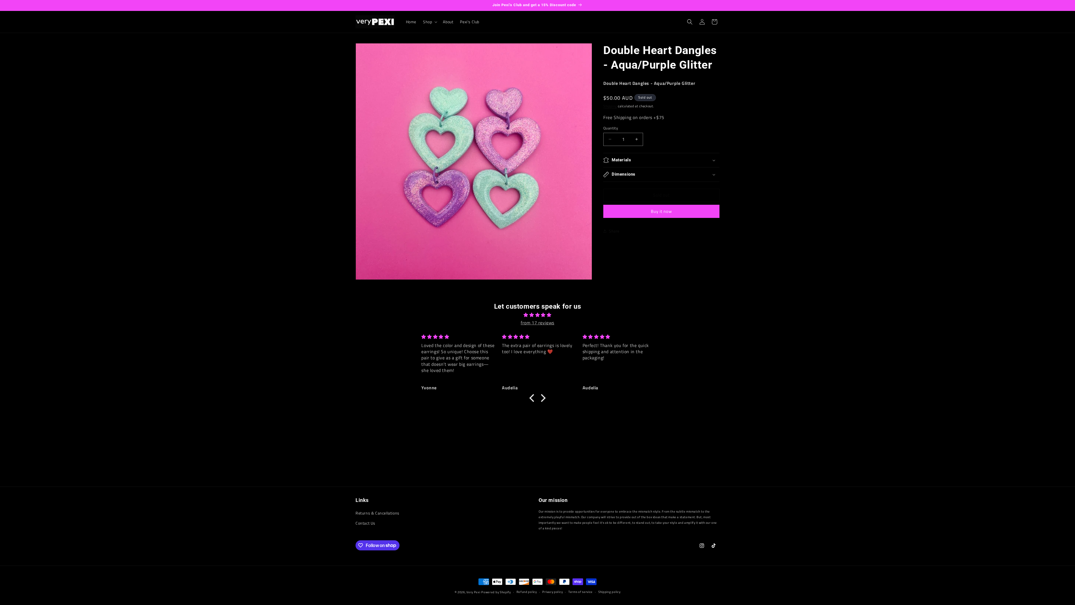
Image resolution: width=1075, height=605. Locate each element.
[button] (430, 22)
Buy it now (661, 211)
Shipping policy (609, 592)
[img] (537, 315)
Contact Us (365, 523)
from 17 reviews (537, 322)
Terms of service (580, 592)
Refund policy (527, 592)
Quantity (610, 128)
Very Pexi (473, 592)
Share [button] (614, 231)
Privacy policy (552, 592)
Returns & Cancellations (377, 513)
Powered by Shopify (496, 592)
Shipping (610, 106)
